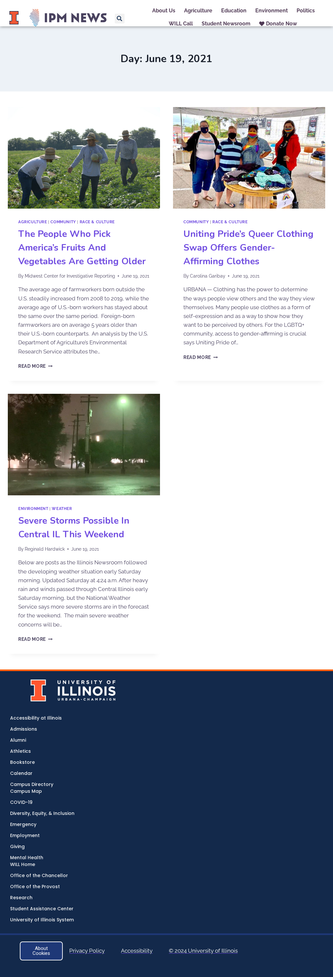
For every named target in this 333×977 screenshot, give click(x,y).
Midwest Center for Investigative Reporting (70, 276)
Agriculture (32, 222)
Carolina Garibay (207, 276)
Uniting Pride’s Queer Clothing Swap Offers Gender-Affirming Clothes (248, 248)
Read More (35, 366)
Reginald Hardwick (45, 549)
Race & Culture (97, 222)
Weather (62, 508)
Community (63, 222)
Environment (33, 508)
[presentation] (84, 158)
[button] (120, 18)
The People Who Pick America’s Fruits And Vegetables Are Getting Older (82, 248)
